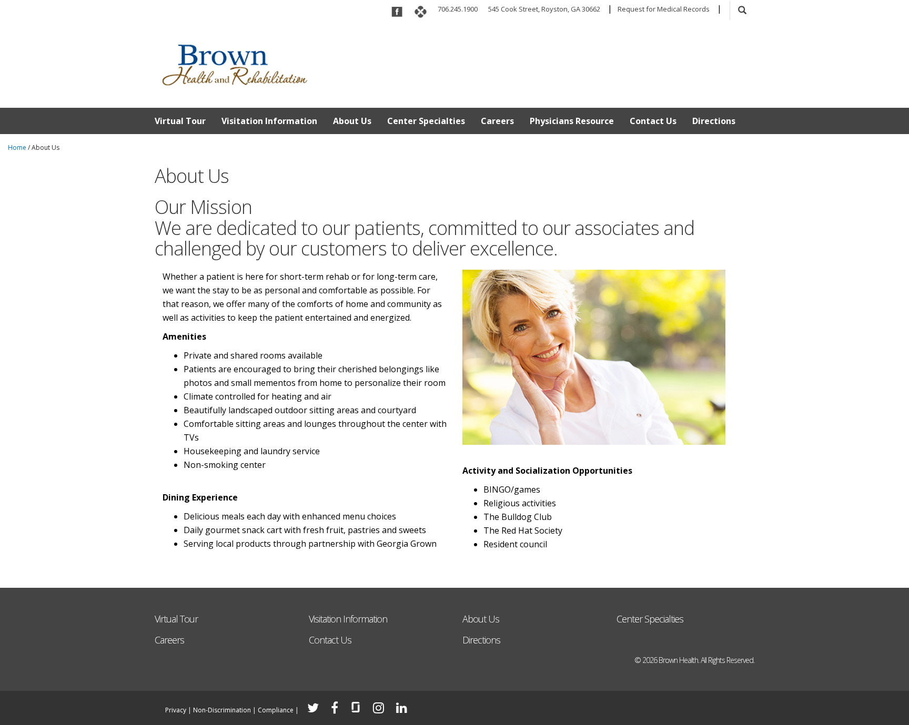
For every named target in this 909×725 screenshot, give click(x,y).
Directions (713, 121)
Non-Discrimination (222, 710)
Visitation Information (269, 121)
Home (17, 147)
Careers (497, 121)
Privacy (175, 710)
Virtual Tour (180, 121)
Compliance (276, 710)
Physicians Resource (572, 121)
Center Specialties (426, 121)
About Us (352, 121)
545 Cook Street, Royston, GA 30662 (544, 9)
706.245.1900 (458, 9)
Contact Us (653, 121)
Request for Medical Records (664, 9)
